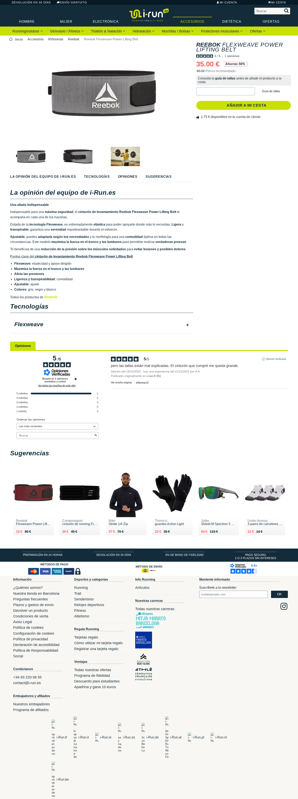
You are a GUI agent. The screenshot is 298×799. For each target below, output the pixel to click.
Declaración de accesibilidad (36, 645)
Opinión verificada (276, 359)
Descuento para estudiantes (97, 681)
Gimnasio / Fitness (65, 31)
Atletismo (81, 616)
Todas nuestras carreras (154, 609)
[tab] (101, 325)
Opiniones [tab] (23, 346)
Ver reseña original (121, 382)
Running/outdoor (26, 31)
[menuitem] (27, 31)
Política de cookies (28, 628)
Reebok (73, 39)
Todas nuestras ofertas (92, 670)
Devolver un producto (30, 611)
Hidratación (142, 31)
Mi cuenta (228, 2)
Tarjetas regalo (86, 637)
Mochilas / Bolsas (176, 31)
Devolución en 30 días (31, 2)
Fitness (80, 611)
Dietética (231, 21)
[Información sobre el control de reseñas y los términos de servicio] (75, 379)
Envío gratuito (73, 2)
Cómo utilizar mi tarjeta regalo (98, 643)
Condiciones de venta (30, 616)
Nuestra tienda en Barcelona (36, 593)
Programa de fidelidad (92, 676)
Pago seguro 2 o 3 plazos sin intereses (255, 556)
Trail (77, 593)
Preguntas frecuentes (30, 599)
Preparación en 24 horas (42, 554)
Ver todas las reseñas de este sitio (57, 385)
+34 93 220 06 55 (27, 677)
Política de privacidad (30, 639)
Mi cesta (278, 2)
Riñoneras (55, 39)
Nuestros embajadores (31, 704)
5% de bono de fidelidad (184, 554)
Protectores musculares (220, 31)
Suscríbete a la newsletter (217, 587)
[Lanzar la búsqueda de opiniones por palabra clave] (95, 435)
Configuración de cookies (33, 633)
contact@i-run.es (27, 683)
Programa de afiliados (31, 710)
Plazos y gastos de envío (33, 605)
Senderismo (84, 599)
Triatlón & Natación (107, 31)
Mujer (66, 21)
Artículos (142, 588)
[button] (225, 91)
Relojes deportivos (89, 605)
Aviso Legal (22, 622)
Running (81, 588)
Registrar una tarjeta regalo (96, 649)
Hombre (27, 21)
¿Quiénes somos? (28, 588)
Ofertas (271, 21)
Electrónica (106, 21)
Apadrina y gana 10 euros (95, 687)
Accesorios (192, 21)
